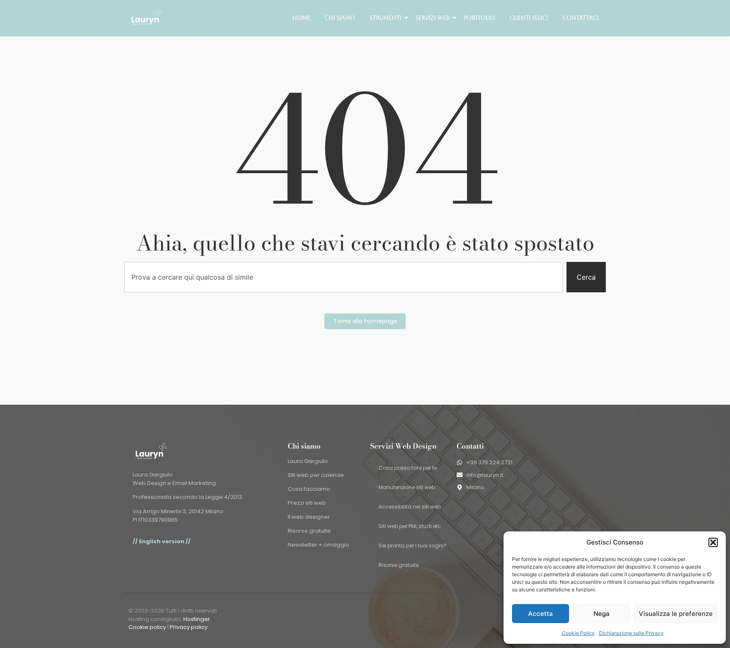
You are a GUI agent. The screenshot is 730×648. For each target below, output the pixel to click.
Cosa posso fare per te (408, 467)
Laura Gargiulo (308, 461)
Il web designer (309, 517)
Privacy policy (188, 627)
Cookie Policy (578, 633)
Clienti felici (528, 18)
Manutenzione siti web (407, 487)
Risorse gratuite (309, 531)
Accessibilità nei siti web (410, 506)
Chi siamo (339, 18)
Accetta (540, 614)
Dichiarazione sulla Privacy (631, 633)
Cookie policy (147, 627)
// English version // (162, 541)
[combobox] (343, 277)
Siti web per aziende (316, 475)
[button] (713, 542)
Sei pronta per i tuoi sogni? (413, 545)
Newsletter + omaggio (318, 545)
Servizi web (432, 18)
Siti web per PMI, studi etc (410, 526)
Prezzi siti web (307, 503)
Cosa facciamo (309, 489)
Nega (602, 614)
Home (301, 18)
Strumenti (385, 18)
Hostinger (196, 619)
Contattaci (580, 18)
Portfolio (479, 18)
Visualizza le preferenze (676, 614)
